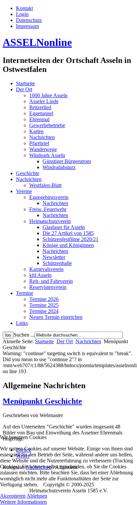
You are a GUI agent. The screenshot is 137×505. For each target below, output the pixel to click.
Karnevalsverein (46, 269)
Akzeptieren (13, 496)
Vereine (24, 191)
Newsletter (54, 257)
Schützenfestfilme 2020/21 (70, 239)
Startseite (25, 83)
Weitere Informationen (23, 502)
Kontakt (24, 8)
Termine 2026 (44, 299)
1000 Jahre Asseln (48, 95)
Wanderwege (43, 149)
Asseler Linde (44, 101)
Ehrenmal (39, 119)
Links (22, 323)
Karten (36, 131)
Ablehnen (37, 496)
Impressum (27, 26)
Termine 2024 (44, 311)
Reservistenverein (48, 287)
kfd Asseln (40, 275)
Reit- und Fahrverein (51, 281)
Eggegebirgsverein (48, 197)
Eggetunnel (41, 113)
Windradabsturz (59, 167)
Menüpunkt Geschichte (42, 401)
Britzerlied (40, 107)
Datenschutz (29, 20)
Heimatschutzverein (50, 221)
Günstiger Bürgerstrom (67, 161)
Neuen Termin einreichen (55, 317)
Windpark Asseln (47, 155)
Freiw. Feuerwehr (48, 209)
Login (22, 14)
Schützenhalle (57, 263)
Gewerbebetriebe (47, 125)
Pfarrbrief (39, 143)
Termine (24, 293)
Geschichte (27, 173)
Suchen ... (24, 335)
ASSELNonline (37, 42)
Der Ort (24, 89)
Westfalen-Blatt (45, 185)
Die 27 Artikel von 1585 (68, 233)
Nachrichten (42, 137)
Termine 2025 (44, 305)
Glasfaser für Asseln (64, 227)
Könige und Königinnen (68, 245)
